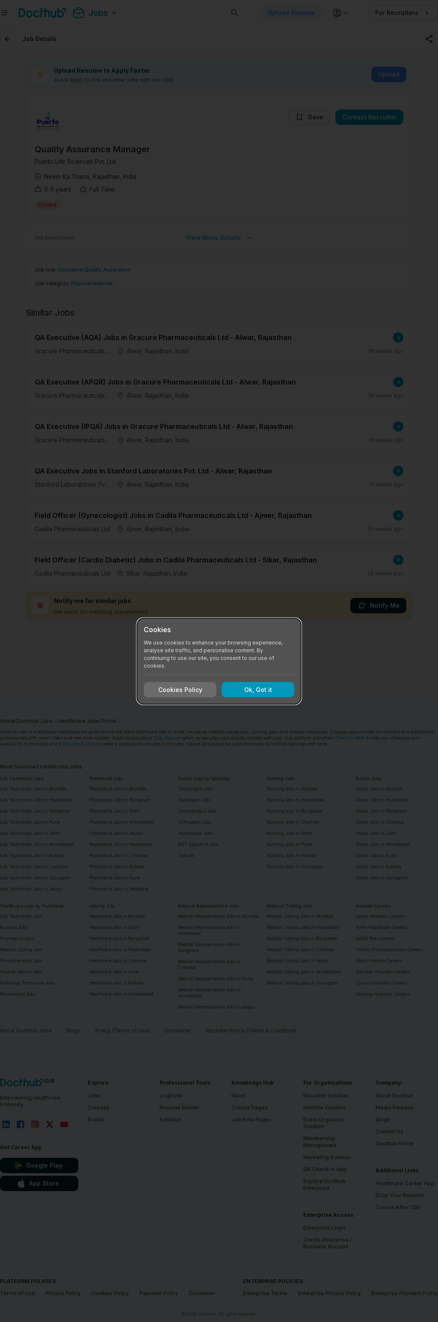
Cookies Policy (180, 689)
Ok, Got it (258, 689)
